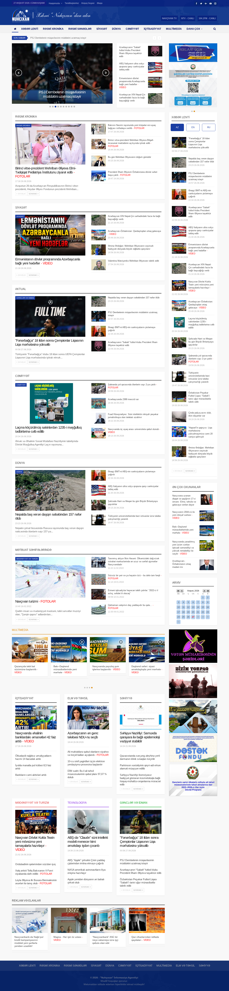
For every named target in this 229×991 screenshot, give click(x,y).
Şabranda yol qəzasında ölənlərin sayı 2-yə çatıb (200, 358)
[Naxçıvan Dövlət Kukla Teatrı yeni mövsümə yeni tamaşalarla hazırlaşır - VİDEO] (69, 649)
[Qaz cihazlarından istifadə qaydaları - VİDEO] (147, 920)
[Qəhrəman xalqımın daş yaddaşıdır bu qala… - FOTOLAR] (98, 609)
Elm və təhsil (185, 965)
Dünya (116, 28)
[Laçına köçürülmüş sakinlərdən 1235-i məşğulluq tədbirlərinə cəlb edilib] (50, 403)
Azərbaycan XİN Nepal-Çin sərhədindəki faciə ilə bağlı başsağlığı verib (200, 267)
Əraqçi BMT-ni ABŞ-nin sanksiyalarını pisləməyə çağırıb (57, 38)
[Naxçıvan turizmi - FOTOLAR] (50, 577)
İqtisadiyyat (152, 28)
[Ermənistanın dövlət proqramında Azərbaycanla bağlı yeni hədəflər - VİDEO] (155, 82)
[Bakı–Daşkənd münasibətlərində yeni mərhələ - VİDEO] (206, 530)
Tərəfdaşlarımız (72, 3)
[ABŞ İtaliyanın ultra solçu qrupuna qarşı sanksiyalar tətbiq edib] (155, 67)
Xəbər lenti (29, 28)
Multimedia (174, 28)
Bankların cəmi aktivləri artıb (30, 774)
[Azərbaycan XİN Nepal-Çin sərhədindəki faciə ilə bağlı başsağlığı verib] (155, 98)
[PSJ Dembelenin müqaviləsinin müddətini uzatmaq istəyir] (98, 316)
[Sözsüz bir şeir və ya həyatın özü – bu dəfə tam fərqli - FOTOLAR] (98, 579)
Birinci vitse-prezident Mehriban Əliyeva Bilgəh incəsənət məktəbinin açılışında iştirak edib (130, 143)
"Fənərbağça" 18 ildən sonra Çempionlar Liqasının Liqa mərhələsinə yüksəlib (139, 841)
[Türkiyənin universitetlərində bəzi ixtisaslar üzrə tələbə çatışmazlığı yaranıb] (98, 520)
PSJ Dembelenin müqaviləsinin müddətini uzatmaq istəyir (200, 176)
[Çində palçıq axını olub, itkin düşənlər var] (179, 416)
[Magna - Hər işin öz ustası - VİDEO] (69, 920)
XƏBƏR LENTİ (180, 117)
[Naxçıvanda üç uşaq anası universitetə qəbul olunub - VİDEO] (98, 433)
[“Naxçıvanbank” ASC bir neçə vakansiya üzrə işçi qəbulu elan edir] (108, 920)
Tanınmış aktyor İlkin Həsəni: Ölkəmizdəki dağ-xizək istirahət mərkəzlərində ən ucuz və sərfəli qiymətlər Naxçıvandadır (133, 561)
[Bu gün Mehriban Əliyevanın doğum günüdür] (98, 161)
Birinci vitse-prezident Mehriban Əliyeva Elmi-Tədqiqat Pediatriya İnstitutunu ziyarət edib (45, 172)
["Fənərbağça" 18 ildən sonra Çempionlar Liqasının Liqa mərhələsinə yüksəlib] (50, 316)
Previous (18, 72)
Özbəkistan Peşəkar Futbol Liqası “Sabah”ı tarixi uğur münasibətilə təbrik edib (138, 882)
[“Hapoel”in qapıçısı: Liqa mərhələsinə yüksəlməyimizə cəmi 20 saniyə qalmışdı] (179, 431)
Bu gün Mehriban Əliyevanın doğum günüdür (129, 157)
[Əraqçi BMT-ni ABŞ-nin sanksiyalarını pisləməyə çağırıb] (98, 331)
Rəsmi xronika (53, 28)
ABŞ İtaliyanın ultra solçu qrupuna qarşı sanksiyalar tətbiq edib (200, 230)
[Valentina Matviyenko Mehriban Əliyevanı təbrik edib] (98, 264)
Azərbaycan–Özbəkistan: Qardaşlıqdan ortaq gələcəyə (200, 304)
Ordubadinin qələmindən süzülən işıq (35, 864)
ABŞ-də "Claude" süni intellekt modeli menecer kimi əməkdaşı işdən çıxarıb (88, 841)
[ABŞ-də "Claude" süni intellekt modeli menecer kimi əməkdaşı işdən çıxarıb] (88, 822)
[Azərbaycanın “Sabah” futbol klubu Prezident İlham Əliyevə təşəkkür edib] (155, 51)
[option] (140, 75)
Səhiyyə (204, 965)
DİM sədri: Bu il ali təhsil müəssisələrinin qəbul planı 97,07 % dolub (87, 774)
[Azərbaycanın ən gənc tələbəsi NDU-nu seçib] (88, 717)
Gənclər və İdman (25, 298)
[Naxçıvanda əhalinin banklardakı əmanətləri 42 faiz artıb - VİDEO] (36, 717)
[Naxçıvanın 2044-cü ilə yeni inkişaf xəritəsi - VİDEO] (206, 516)
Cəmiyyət (132, 28)
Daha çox (193, 28)
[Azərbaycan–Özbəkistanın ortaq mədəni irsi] (206, 565)
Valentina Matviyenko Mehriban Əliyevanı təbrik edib (133, 261)
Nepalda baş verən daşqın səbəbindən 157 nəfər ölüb (133, 297)
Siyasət (101, 28)
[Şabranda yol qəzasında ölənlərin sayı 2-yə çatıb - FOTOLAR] (98, 388)
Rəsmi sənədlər (80, 28)
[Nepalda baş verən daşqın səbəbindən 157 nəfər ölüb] (98, 301)
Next (105, 72)
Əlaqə (99, 3)
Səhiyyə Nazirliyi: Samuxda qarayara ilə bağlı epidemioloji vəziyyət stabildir (140, 737)
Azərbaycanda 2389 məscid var (123, 399)
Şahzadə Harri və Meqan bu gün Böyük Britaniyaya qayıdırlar (200, 341)
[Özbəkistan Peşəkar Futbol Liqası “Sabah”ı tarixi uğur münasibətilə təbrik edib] (179, 396)
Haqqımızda (54, 3)
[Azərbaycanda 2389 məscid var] (98, 403)
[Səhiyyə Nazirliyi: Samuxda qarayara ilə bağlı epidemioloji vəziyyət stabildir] (140, 717)
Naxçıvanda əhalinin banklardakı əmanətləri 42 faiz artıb (35, 737)
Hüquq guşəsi (87, 3)
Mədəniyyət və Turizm (27, 559)
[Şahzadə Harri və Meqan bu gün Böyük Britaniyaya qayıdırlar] (98, 505)
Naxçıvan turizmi (35, 601)
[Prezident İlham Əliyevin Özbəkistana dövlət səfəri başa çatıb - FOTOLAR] (98, 176)
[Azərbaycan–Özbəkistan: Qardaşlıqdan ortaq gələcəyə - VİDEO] (98, 235)
